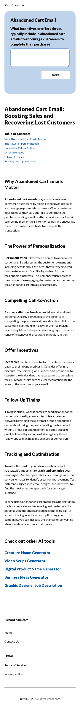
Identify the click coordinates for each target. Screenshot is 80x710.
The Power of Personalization (21, 143)
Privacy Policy (13, 674)
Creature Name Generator (27, 552)
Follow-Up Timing (14, 157)
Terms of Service (15, 665)
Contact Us (11, 641)
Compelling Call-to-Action (19, 148)
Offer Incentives (14, 152)
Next (55, 75)
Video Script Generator (24, 561)
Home (8, 632)
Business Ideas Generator (26, 577)
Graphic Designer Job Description (33, 585)
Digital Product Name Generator (32, 569)
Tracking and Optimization (19, 161)
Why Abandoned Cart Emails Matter (25, 139)
